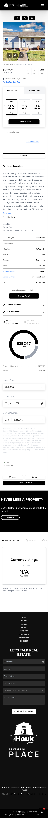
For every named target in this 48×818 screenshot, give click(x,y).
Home (24, 617)
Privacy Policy (9, 815)
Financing (24, 631)
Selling (24, 628)
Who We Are (24, 638)
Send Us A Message (24, 711)
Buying (24, 624)
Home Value (24, 634)
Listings (24, 621)
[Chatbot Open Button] (41, 811)
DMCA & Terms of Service (25, 815)
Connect (24, 641)
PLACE (24, 790)
